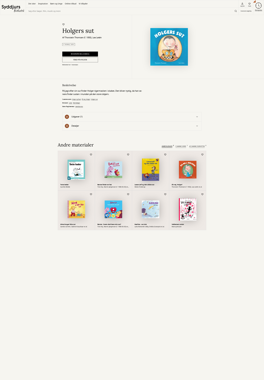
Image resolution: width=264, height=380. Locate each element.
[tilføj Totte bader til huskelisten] (91, 154)
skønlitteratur (79, 106)
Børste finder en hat (104, 185)
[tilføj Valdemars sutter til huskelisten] (202, 194)
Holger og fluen (76, 99)
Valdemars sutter (178, 224)
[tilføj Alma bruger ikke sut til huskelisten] (91, 194)
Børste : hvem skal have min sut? (109, 224)
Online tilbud (70, 3)
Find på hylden (80, 60)
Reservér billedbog (80, 54)
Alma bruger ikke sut (67, 224)
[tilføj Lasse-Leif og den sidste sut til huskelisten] (165, 154)
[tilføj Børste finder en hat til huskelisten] (128, 154)
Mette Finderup (140, 187)
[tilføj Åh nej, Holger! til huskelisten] (202, 154)
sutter (70, 103)
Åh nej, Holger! (86, 99)
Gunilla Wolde (65, 187)
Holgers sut (94, 99)
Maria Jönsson (177, 227)
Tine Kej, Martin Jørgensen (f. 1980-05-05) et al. (112, 187)
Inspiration (43, 3)
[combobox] (132, 11)
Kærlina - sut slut (141, 224)
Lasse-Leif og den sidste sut (144, 185)
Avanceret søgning (246, 11)
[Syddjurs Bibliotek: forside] (13, 7)
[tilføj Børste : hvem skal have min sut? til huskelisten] (128, 194)
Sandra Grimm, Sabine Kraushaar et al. (73, 227)
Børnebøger (76, 103)
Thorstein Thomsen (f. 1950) (78, 37)
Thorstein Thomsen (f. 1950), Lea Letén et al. (187, 187)
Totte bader (64, 185)
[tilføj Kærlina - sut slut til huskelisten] (165, 194)
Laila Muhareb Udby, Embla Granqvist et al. (150, 227)
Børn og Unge (56, 3)
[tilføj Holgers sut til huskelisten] (63, 24)
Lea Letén (97, 37)
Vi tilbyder (83, 3)
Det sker (32, 3)
